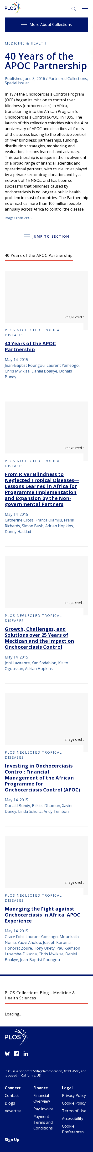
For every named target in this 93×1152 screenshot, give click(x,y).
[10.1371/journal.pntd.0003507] (46, 585)
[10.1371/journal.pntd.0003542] (46, 865)
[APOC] (46, 300)
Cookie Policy (74, 1103)
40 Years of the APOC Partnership (30, 346)
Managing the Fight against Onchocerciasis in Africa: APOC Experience (42, 915)
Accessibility (72, 1118)
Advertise (13, 1110)
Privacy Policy (74, 1095)
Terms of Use (74, 1110)
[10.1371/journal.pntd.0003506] (46, 431)
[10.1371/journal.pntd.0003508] (46, 722)
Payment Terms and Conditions (43, 1122)
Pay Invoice (43, 1109)
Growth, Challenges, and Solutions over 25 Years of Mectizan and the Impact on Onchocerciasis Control (39, 638)
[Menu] (85, 9)
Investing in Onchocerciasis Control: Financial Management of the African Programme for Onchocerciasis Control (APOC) (42, 777)
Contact (12, 1095)
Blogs (10, 1103)
